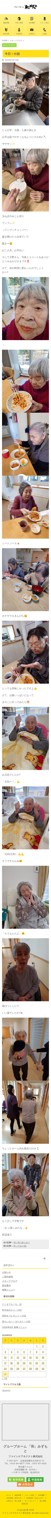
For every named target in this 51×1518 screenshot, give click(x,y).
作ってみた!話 (20, 1246)
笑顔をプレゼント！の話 (14, 1315)
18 (11, 1363)
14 (30, 1357)
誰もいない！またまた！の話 (16, 1321)
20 (24, 1363)
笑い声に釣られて (22, 1242)
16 (43, 1357)
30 (43, 1368)
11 (12, 1357)
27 (24, 1368)
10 (5, 1357)
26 (17, 1368)
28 (30, 1368)
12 (18, 1357)
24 (5, 1368)
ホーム (8, 1495)
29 (36, 1368)
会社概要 (32, 23)
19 (18, 1363)
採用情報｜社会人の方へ (35, 1498)
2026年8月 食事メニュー (14, 1327)
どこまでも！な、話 (12, 1304)
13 (24, 1357)
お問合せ (32, 34)
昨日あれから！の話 (12, 1310)
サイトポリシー (30, 1501)
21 (30, 1363)
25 (11, 1368)
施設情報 (6, 23)
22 (36, 1363)
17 (5, 1363)
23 (43, 1363)
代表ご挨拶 (19, 23)
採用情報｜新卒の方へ (15, 1498)
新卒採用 (6, 34)
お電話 (44, 34)
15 (37, 1357)
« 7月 (4, 1378)
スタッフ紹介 (44, 23)
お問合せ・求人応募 (13, 1501)
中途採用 (19, 34)
